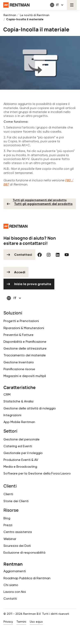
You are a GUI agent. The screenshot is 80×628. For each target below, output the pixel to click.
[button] (57, 5)
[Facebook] (39, 254)
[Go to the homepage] (15, 226)
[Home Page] (16, 5)
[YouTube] (66, 254)
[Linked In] (57, 254)
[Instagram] (48, 254)
